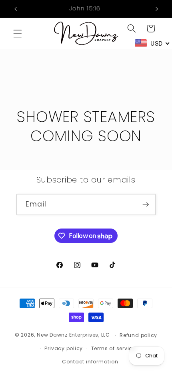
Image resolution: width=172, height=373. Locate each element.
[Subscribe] (145, 204)
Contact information (90, 361)
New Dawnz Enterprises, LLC (73, 335)
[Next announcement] (157, 9)
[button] (17, 33)
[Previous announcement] (15, 9)
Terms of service (113, 348)
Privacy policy (63, 348)
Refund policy (138, 335)
